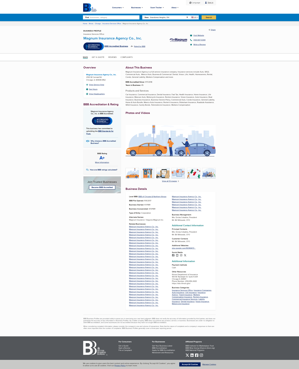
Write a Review (199, 44)
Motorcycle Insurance (180, 303)
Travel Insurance (185, 294)
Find (87, 17)
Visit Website (198, 35)
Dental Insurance (188, 301)
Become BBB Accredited (102, 187)
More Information (102, 162)
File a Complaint (125, 350)
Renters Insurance (200, 297)
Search (209, 17)
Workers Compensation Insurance (186, 295)
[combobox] (114, 17)
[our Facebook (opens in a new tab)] (197, 356)
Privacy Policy (120, 365)
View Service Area (96, 85)
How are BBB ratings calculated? (103, 169)
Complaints (127, 57)
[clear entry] (188, 17)
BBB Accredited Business (116, 46)
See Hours (93, 89)
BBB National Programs (194, 350)
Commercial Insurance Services (185, 299)
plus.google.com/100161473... (184, 248)
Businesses (136, 7)
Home (85, 23)
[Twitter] (185, 255)
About (173, 7)
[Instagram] (181, 255)
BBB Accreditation (159, 348)
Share (213, 30)
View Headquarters (97, 94)
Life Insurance (191, 292)
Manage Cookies (209, 364)
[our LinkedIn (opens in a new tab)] (192, 356)
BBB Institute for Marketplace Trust (199, 345)
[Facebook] (173, 255)
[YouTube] (177, 255)
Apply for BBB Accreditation (163, 350)
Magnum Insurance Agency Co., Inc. (143, 226)
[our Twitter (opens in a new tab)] (187, 356)
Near (147, 17)
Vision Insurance (202, 301)
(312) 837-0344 (199, 40)
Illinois (91, 23)
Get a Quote (98, 57)
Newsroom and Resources (162, 352)
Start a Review (124, 348)
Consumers (117, 7)
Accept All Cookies (190, 364)
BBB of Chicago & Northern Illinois (152, 196)
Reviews (112, 57)
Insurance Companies (202, 290)
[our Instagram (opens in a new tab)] (201, 356)
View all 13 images (169, 181)
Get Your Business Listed (162, 345)
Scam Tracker (156, 7)
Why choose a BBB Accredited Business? (103, 142)
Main (85, 57)
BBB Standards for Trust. (100, 132)
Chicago (98, 23)
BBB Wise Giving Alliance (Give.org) (200, 348)
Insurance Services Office (111, 23)
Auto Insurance (178, 292)
